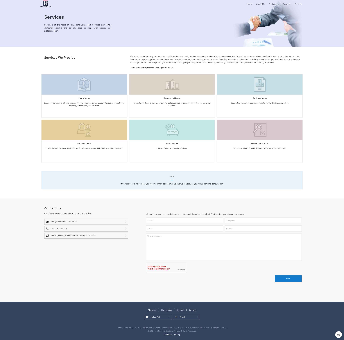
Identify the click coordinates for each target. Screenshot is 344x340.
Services (287, 4)
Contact (298, 4)
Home (249, 4)
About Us (260, 4)
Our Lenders (274, 4)
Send (288, 278)
